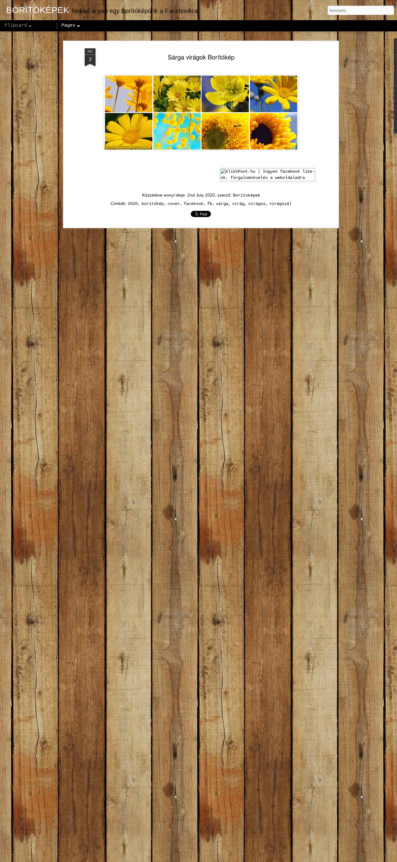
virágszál (280, 203)
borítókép (152, 203)
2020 (133, 203)
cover (173, 203)
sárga (222, 203)
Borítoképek (246, 195)
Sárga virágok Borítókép (201, 56)
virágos (256, 203)
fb (209, 203)
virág (238, 203)
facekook (193, 203)
